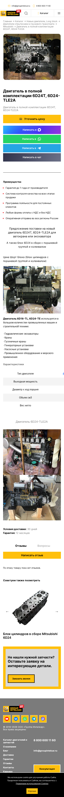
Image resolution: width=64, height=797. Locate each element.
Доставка (8, 755)
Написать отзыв (32, 555)
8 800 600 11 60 (43, 6)
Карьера (7, 771)
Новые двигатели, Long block (42, 21)
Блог (5, 750)
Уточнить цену (34, 119)
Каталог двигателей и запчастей (15, 741)
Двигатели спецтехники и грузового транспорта (28, 24)
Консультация (47, 768)
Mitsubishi (8, 26)
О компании (9, 746)
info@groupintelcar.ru (21, 6)
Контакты (8, 767)
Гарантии (8, 759)
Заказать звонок (21, 678)
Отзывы (21, 545)
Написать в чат (32, 157)
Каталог (19, 21)
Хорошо (32, 791)
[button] (7, 611)
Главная (7, 21)
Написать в (30, 129)
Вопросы (43, 545)
